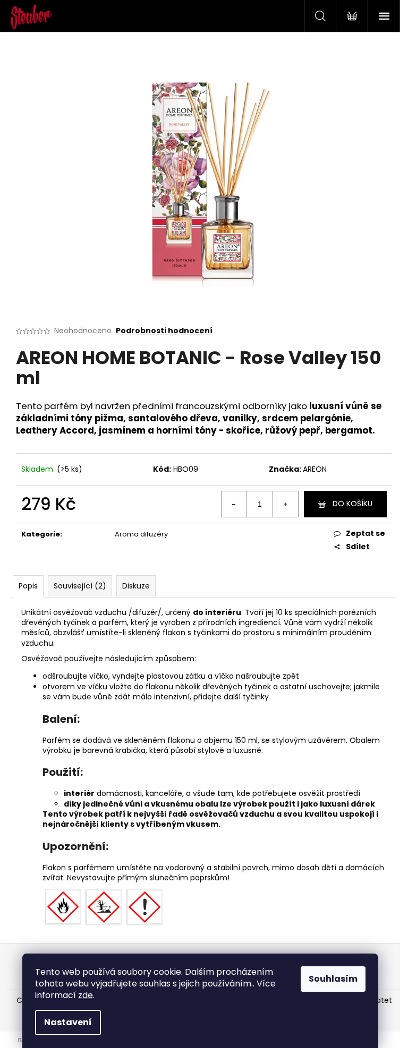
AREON (315, 469)
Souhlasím (333, 979)
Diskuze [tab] (136, 586)
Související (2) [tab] (80, 586)
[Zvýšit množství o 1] (285, 504)
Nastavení (68, 1022)
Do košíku (352, 503)
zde (85, 995)
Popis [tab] (28, 586)
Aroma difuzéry (141, 534)
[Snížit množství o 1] (234, 504)
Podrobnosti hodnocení (164, 331)
